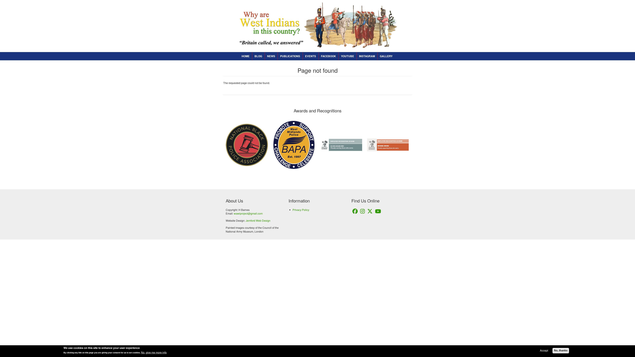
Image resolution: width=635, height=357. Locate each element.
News (271, 56)
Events (310, 56)
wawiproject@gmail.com (248, 213)
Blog (258, 56)
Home (246, 56)
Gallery (386, 56)
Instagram (367, 56)
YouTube (347, 56)
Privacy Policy (301, 210)
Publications (290, 56)
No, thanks (561, 350)
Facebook (328, 56)
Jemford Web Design (258, 220)
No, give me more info (154, 352)
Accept (544, 350)
